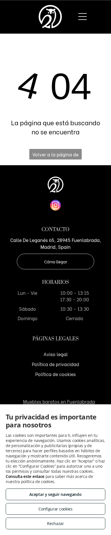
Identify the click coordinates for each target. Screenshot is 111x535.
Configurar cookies (55, 509)
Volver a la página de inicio (55, 155)
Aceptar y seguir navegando (55, 494)
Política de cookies (55, 374)
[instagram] (55, 206)
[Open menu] (82, 16)
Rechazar (55, 523)
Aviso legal (56, 354)
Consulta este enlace (25, 476)
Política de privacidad (55, 364)
